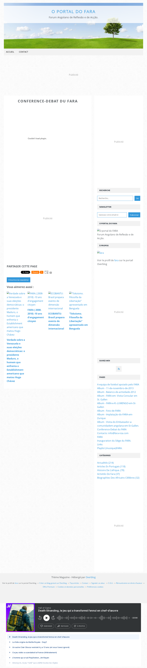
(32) (118, 477)
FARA (100, 437)
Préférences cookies (95, 587)
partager (64, 626)
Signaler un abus (98, 583)
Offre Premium (49, 587)
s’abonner (48, 626)
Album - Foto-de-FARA (109, 410)
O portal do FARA (73, 11)
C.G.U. (110, 583)
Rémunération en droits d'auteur (129, 583)
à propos (81, 626)
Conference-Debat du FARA (111, 429)
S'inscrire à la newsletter (18, 280)
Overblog (91, 577)
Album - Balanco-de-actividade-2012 (116, 392)
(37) (108, 474)
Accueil (10, 51)
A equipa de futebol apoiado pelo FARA (118, 384)
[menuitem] (10, 52)
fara (116, 260)
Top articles (74, 583)
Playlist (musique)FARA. (109, 448)
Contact (23, 51)
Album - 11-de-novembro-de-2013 (115, 388)
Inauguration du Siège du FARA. (114, 440)
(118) (111, 466)
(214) (105, 462)
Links (100, 444)
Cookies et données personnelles (71, 587)
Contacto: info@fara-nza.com (112, 433)
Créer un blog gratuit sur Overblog (53, 583)
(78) (110, 470)
